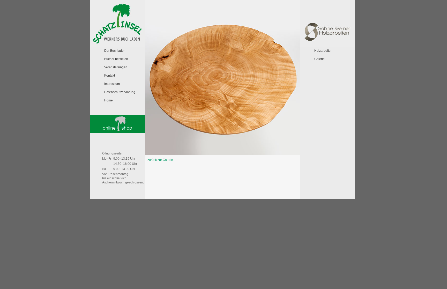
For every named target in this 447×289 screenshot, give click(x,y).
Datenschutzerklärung (119, 92)
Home (108, 100)
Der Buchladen (114, 51)
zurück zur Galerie (160, 160)
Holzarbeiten (323, 51)
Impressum (112, 84)
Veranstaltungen (115, 67)
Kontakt (109, 75)
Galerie (319, 59)
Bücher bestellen (116, 59)
